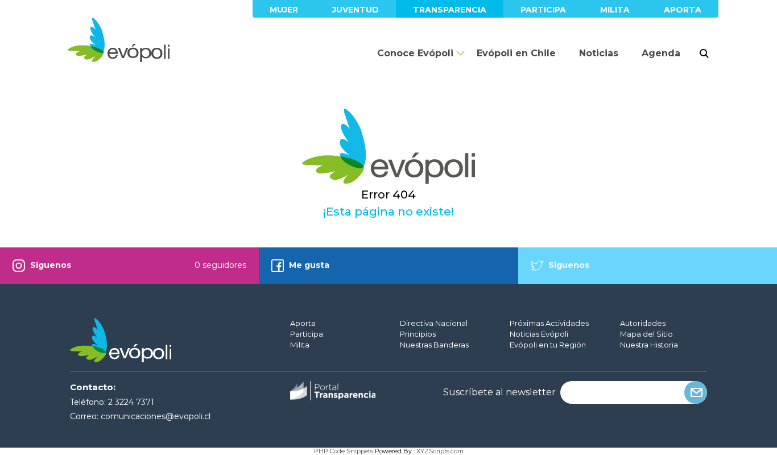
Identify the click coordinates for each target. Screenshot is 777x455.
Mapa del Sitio (646, 333)
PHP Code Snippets (343, 451)
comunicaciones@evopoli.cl (155, 416)
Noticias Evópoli (539, 333)
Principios (418, 333)
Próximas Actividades (549, 323)
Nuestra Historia (649, 344)
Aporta (682, 10)
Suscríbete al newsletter (499, 392)
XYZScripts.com (440, 451)
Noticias (598, 53)
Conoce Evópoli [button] (415, 53)
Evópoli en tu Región (548, 344)
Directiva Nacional (434, 323)
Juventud (355, 10)
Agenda (661, 53)
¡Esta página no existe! (388, 211)
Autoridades (643, 323)
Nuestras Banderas (434, 344)
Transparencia (449, 10)
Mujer (284, 10)
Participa (543, 10)
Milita (615, 10)
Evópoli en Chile (516, 53)
